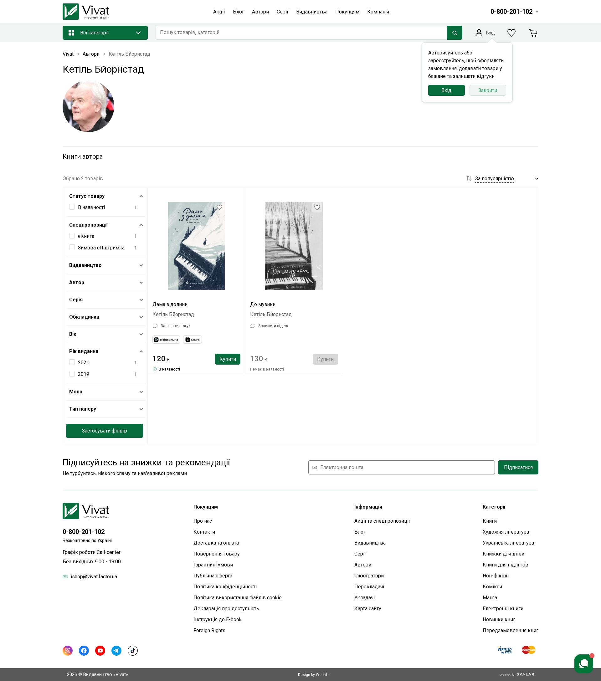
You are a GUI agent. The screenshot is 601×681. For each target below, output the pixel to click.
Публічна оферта (212, 576)
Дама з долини (169, 304)
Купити (227, 359)
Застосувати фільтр (104, 431)
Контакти (204, 532)
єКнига (86, 236)
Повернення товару (216, 554)
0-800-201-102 (84, 531)
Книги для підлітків (505, 565)
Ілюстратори (369, 576)
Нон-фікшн (496, 576)
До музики (262, 304)
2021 (83, 363)
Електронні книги (503, 609)
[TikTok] (133, 651)
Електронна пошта (341, 467)
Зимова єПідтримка (101, 248)
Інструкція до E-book (217, 619)
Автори (362, 565)
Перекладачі (369, 587)
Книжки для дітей (503, 554)
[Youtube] (100, 651)
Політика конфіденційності (225, 587)
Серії (360, 554)
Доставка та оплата (216, 543)
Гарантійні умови (213, 565)
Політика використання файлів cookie (237, 598)
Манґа (490, 598)
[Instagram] (68, 651)
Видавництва (370, 543)
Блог (360, 532)
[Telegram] (116, 651)
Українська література (508, 543)
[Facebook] (84, 651)
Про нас (202, 521)
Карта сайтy (367, 609)
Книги (490, 521)
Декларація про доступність (226, 609)
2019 (83, 374)
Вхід (446, 90)
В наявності (91, 207)
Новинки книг (499, 619)
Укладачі (364, 598)
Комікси (492, 587)
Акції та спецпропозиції (382, 521)
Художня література (506, 532)
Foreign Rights (209, 630)
